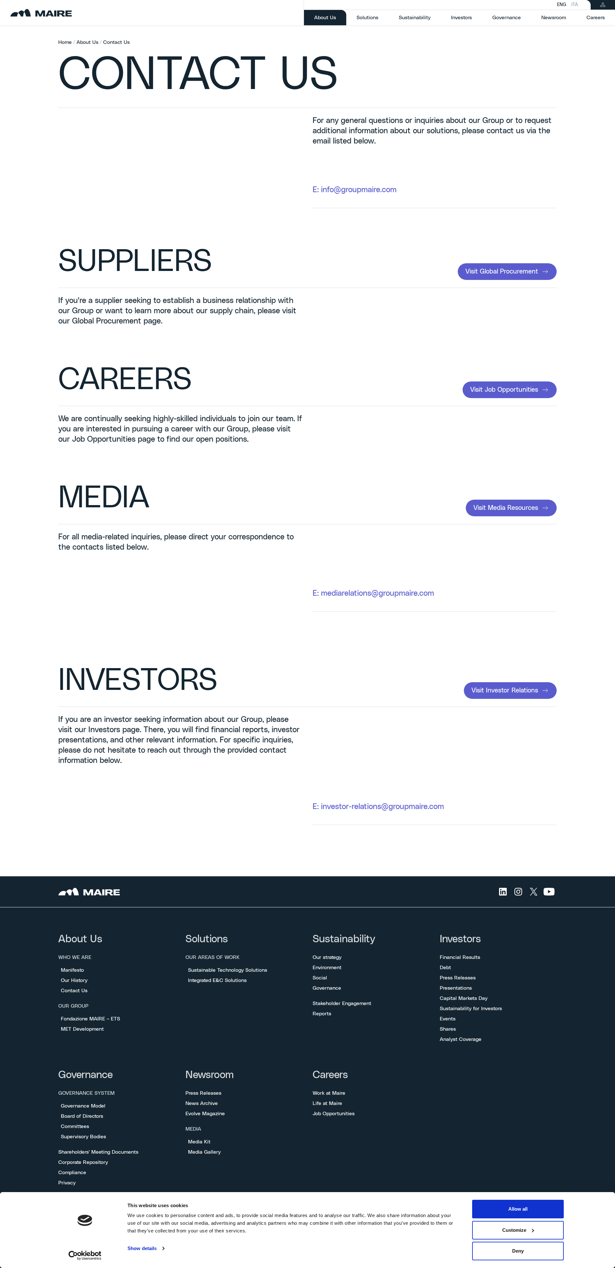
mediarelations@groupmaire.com (377, 593)
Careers (330, 1075)
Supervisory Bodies (83, 1136)
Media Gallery (204, 1152)
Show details (142, 1248)
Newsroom (209, 1075)
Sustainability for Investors (471, 1008)
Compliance (72, 1172)
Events (447, 1018)
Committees (75, 1126)
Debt (445, 967)
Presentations (456, 988)
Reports (322, 1013)
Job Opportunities (334, 1113)
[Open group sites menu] (603, 5)
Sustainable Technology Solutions (227, 970)
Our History (74, 980)
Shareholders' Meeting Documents (98, 1152)
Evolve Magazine (205, 1113)
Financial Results (460, 957)
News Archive (201, 1103)
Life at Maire (327, 1103)
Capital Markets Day (464, 998)
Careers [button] (595, 17)
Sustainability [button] (414, 17)
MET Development (82, 1029)
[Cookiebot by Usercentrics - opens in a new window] (85, 1255)
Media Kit (199, 1141)
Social (320, 977)
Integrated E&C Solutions (217, 980)
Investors (460, 939)
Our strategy (327, 957)
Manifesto (72, 970)
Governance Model (83, 1105)
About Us (87, 42)
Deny (518, 1251)
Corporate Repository (83, 1162)
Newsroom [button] (553, 17)
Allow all (518, 1209)
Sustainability (344, 939)
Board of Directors (82, 1116)
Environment (327, 967)
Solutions (206, 939)
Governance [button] (506, 17)
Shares (448, 1029)
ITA (574, 5)
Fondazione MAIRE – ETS (90, 1018)
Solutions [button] (367, 17)
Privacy (67, 1182)
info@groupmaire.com (359, 190)
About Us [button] (330, 17)
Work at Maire (329, 1093)
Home (65, 42)
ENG (561, 5)
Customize (514, 1230)
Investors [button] (461, 17)
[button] (507, 271)
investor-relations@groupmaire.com (382, 807)
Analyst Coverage (460, 1039)
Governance (327, 988)
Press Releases (458, 977)
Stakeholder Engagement (342, 1003)
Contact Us (116, 42)
